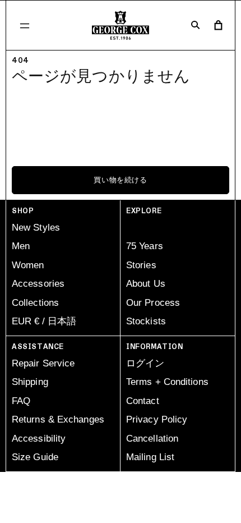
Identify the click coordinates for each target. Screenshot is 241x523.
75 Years (144, 246)
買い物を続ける (120, 180)
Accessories (38, 283)
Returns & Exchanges (58, 419)
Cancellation (152, 438)
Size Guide (35, 457)
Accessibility (39, 438)
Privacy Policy (156, 419)
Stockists (146, 321)
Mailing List (150, 457)
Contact (142, 401)
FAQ (21, 401)
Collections (35, 302)
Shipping (30, 382)
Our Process (153, 302)
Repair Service (43, 363)
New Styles (36, 227)
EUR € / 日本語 (44, 321)
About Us (145, 283)
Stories (141, 265)
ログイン (145, 363)
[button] (24, 26)
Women (28, 265)
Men (21, 246)
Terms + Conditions (167, 382)
